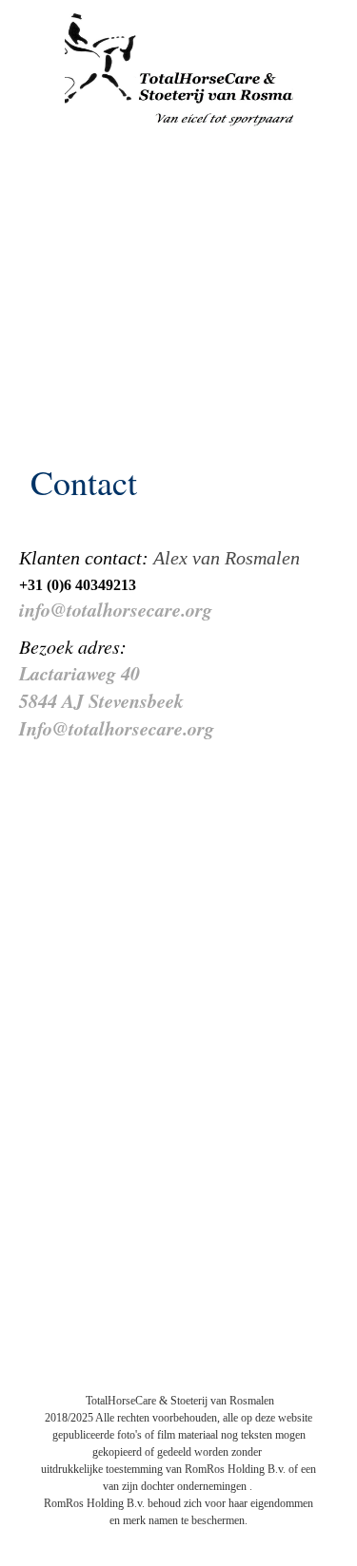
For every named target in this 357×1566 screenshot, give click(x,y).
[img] (179, 71)
